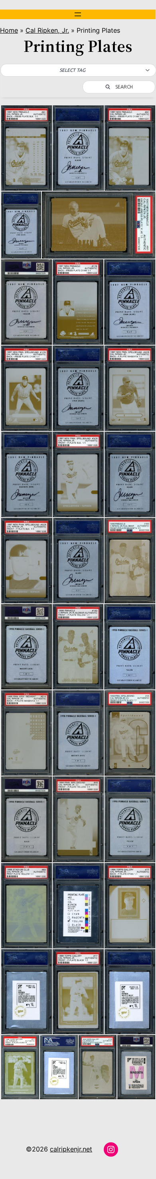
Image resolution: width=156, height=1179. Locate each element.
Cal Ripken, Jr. (47, 30)
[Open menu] (78, 14)
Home (9, 30)
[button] (78, 70)
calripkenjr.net (71, 1149)
